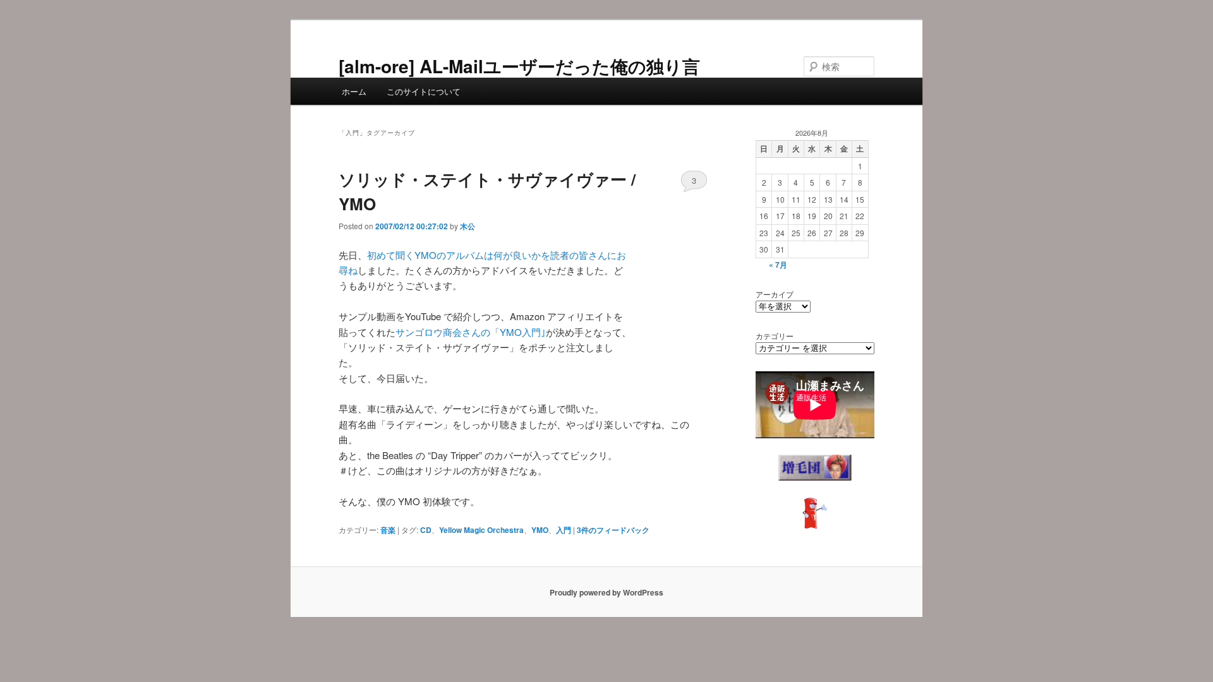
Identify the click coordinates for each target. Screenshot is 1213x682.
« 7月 (778, 264)
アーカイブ (775, 294)
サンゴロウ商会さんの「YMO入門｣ (470, 331)
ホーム (354, 91)
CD (425, 529)
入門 (563, 529)
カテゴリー (775, 335)
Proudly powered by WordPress (606, 592)
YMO (539, 529)
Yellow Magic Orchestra (481, 529)
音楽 (387, 529)
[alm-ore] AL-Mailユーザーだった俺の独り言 (519, 66)
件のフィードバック (613, 529)
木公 (467, 226)
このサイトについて (424, 91)
